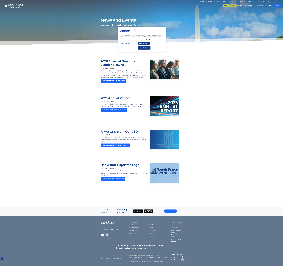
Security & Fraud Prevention (176, 240)
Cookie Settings (126, 43)
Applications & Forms (175, 235)
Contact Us (131, 224)
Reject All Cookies (143, 43)
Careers (152, 227)
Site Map (122, 258)
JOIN (225, 5)
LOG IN (277, 5)
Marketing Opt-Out (106, 258)
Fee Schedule (153, 236)
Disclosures (152, 230)
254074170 (104, 212)
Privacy (151, 233)
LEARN (268, 6)
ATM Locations (176, 227)
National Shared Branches (176, 231)
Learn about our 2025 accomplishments (114, 109)
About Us (152, 224)
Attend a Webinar (133, 233)
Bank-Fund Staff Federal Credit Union (153, 261)
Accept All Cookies (144, 47)
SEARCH (235, 1)
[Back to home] (13, 6)
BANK (240, 6)
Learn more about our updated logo (113, 178)
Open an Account (133, 230)
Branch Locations (176, 224)
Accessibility (115, 258)
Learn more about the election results (113, 80)
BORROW (248, 6)
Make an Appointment (134, 227)
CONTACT (250, 1)
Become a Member (170, 211)
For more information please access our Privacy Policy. (137, 39)
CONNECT (259, 6)
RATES (276, 1)
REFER (233, 5)
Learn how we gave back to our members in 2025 (115, 145)
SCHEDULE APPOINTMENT (264, 1)
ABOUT (242, 1)
